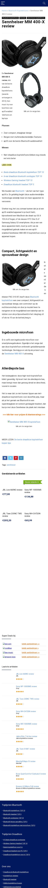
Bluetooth (19, 191)
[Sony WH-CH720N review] (35, 504)
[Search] (44, 3)
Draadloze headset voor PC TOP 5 (15, 851)
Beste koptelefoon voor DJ (13, 847)
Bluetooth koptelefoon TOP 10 (14, 810)
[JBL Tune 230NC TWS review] (13, 504)
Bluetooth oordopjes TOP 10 (13, 818)
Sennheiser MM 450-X (14, 353)
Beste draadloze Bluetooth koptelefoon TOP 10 (24, 172)
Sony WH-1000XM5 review (26, 724)
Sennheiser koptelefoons (36, 18)
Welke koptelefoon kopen (12, 883)
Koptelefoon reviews (10, 876)
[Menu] (3, 3)
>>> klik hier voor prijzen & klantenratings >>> (24, 414)
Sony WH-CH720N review (26, 711)
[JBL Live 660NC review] (13, 481)
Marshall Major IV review (25, 761)
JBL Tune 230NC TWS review (27, 699)
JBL (17, 676)
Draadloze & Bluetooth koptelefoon (16, 872)
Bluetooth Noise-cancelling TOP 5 (15, 822)
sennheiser (11, 465)
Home (4, 11)
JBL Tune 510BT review (25, 749)
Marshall (18, 763)
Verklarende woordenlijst (12, 887)
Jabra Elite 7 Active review (26, 736)
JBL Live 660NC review (12, 490)
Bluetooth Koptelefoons (18, 11)
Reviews (22, 18)
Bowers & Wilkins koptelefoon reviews (28, 788)
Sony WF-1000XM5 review (26, 686)
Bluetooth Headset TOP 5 (12, 814)
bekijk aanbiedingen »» (31, 644)
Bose (17, 776)
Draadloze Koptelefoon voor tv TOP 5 (16, 854)
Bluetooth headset (9, 879)
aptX (4, 194)
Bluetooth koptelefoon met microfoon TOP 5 (19, 825)
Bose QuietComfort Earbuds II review (31, 774)
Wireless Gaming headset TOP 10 (18, 180)
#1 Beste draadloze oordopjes (14, 840)
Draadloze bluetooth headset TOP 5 (19, 184)
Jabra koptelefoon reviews (24, 738)
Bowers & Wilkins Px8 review (27, 786)
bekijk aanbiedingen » (30, 648)
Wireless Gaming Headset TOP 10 (15, 843)
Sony (17, 688)
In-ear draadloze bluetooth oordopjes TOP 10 (23, 176)
